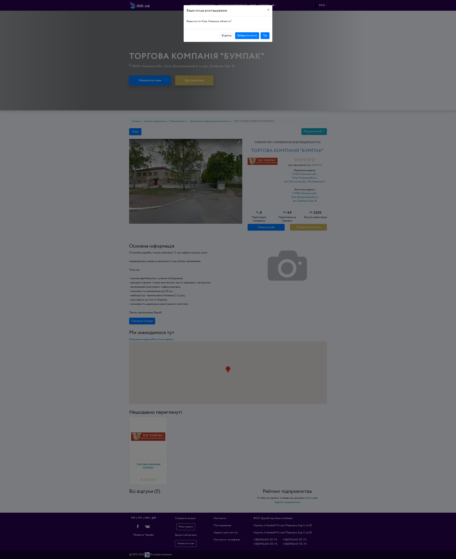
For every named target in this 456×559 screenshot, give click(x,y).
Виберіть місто (247, 36)
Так (265, 36)
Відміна (226, 36)
